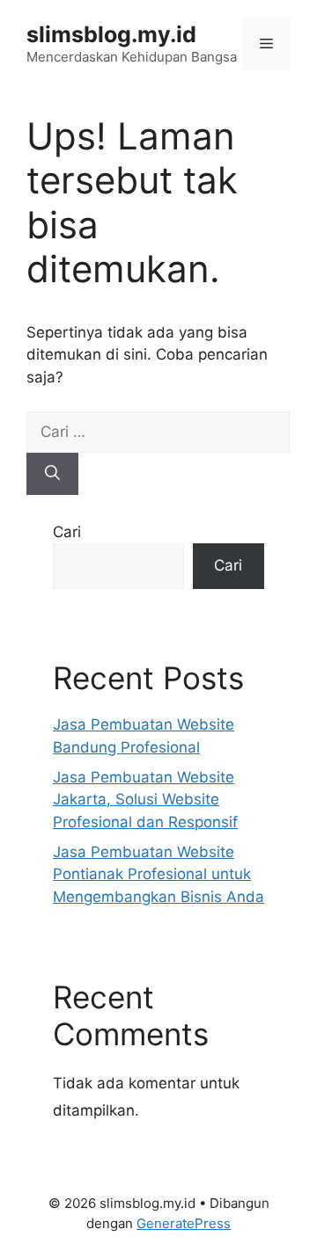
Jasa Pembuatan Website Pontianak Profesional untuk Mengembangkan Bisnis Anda (158, 874)
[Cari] (52, 474)
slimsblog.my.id (111, 34)
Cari (67, 532)
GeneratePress (183, 1223)
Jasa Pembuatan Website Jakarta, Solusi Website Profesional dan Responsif (145, 799)
